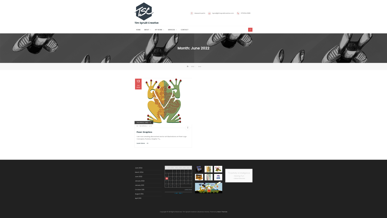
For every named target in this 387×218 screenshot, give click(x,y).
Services (171, 30)
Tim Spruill (142, 126)
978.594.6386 (245, 13)
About (146, 30)
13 (166, 178)
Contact (184, 30)
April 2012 (138, 198)
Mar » (181, 193)
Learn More (141, 143)
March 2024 (139, 172)
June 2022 (138, 177)
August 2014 (139, 194)
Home (138, 30)
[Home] (188, 66)
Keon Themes (222, 212)
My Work (158, 30)
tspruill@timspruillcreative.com (223, 13)
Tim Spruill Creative (147, 23)
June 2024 (138, 168)
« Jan (176, 193)
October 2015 (139, 190)
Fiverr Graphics (144, 132)
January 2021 (139, 185)
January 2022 (139, 181)
